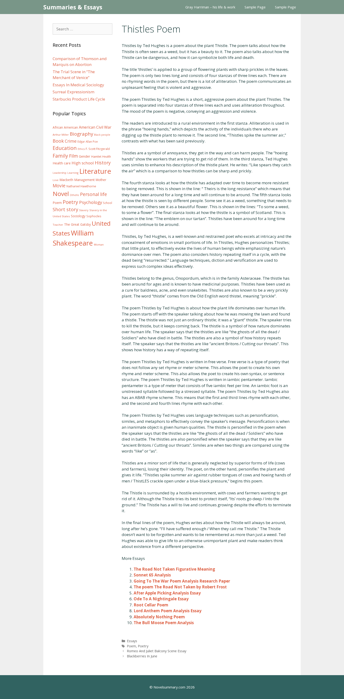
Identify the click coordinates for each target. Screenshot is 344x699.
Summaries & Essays (72, 7)
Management (84, 179)
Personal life (93, 194)
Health (106, 157)
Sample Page (255, 7)
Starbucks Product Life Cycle (79, 99)
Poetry (143, 646)
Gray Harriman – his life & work (210, 7)
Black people (102, 134)
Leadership (59, 172)
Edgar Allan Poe (87, 141)
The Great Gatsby (77, 224)
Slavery (83, 210)
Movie (59, 186)
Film (73, 156)
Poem (131, 646)
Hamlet (96, 156)
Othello (74, 195)
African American (65, 127)
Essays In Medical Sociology (78, 84)
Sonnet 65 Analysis (152, 575)
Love (56, 180)
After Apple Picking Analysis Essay (167, 593)
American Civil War (95, 127)
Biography (81, 133)
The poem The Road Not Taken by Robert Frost (180, 587)
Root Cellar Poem (151, 605)
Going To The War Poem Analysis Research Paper (182, 581)
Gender (84, 156)
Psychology (90, 202)
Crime (71, 141)
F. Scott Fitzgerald (98, 149)
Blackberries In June (142, 656)
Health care (62, 163)
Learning (72, 172)
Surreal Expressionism (73, 91)
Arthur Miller (61, 134)
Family (60, 155)
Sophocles (93, 216)
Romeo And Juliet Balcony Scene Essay (156, 651)
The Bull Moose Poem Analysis (164, 622)
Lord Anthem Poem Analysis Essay (167, 610)
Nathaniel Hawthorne (81, 186)
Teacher (58, 224)
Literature (95, 171)
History (103, 162)
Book (58, 141)
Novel (61, 193)
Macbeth (66, 179)
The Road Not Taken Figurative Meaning (174, 569)
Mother (101, 180)
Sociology (78, 216)
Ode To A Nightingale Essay (161, 598)
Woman (99, 244)
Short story (65, 209)
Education (65, 148)
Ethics (81, 149)
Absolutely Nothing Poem (159, 616)
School (107, 203)
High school (83, 163)
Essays (132, 641)
